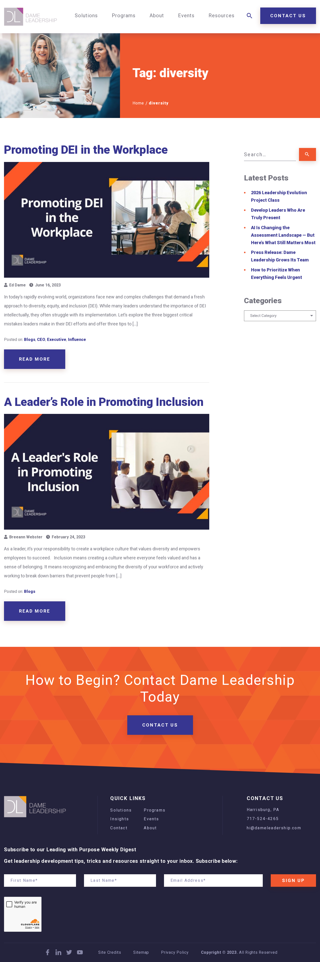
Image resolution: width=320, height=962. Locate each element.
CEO (41, 339)
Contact (118, 828)
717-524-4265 (263, 818)
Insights (119, 819)
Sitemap (141, 953)
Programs (155, 810)
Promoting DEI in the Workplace (86, 149)
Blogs (29, 339)
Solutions (121, 810)
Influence (77, 339)
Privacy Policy (175, 953)
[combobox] (280, 315)
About (150, 828)
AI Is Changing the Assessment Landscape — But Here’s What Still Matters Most (283, 235)
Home (138, 103)
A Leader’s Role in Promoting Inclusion (104, 402)
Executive (56, 339)
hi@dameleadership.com (274, 828)
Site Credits (109, 953)
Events (151, 819)
